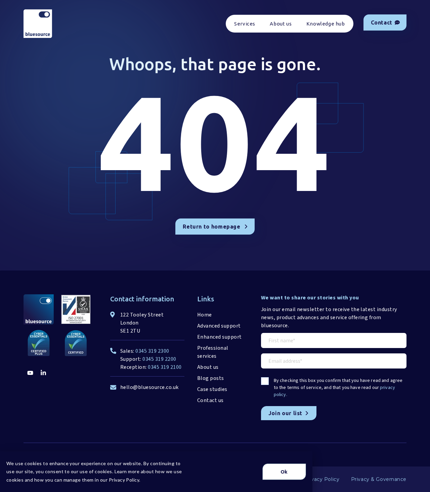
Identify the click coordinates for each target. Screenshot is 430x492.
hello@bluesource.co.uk (149, 387)
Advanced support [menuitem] (219, 326)
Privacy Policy (124, 480)
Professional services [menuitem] (212, 352)
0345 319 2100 (164, 367)
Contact (381, 22)
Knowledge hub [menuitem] (325, 24)
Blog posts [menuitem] (210, 378)
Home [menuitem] (204, 314)
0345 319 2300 (152, 351)
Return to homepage (212, 227)
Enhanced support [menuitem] (219, 337)
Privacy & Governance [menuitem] (378, 479)
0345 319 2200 (159, 359)
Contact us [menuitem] (210, 400)
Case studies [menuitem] (212, 389)
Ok (284, 472)
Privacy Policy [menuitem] (321, 479)
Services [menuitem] (244, 24)
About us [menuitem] (281, 24)
